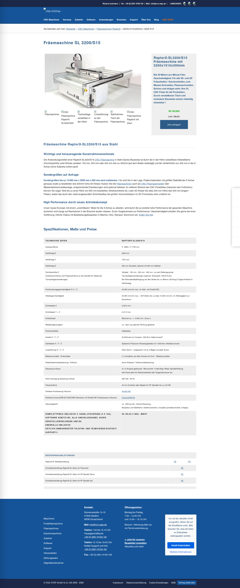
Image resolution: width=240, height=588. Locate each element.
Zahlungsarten (51, 558)
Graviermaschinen (53, 533)
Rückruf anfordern (110, 3)
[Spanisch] (190, 3)
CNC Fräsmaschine (104, 159)
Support (47, 548)
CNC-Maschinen (86, 28)
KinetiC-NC (126, 391)
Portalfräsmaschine (53, 523)
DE (175, 461)
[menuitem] (118, 582)
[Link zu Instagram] (183, 507)
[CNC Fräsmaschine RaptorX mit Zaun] (134, 117)
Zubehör (48, 538)
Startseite (70, 28)
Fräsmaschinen (124, 183)
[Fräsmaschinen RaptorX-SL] (93, 81)
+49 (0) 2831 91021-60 (95, 549)
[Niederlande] (185, 3)
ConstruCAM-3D (128, 397)
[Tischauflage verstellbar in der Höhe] (85, 117)
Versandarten (50, 553)
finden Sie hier (146, 214)
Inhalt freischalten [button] (180, 545)
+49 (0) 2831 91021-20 (134, 3)
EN (189, 461)
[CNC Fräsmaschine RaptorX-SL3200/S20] (68, 117)
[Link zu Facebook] (172, 507)
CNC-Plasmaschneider (152, 183)
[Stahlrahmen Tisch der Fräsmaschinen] (117, 117)
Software (48, 543)
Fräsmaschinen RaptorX (109, 28)
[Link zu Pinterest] (189, 507)
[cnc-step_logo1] (57, 11)
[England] (194, 3)
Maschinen (49, 518)
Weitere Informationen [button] (181, 552)
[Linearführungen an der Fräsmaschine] (101, 117)
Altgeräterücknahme (53, 562)
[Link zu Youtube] (178, 507)
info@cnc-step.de (158, 3)
